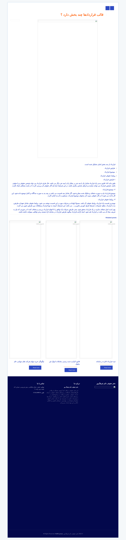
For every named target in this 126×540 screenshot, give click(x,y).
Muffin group (59, 533)
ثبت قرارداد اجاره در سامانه (105, 361)
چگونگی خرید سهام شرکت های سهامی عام (29, 361)
